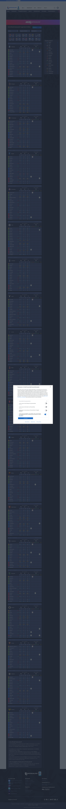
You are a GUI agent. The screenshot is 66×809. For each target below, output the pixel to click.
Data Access (33, 421)
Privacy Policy (39, 421)
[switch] (45, 403)
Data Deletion (27, 421)
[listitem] (33, 401)
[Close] (51, 387)
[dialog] (33, 404)
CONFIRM (25, 418)
